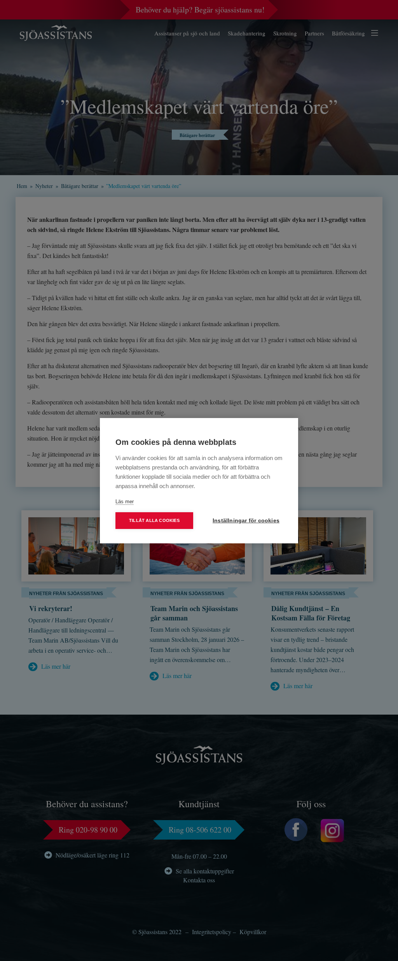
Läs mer (124, 501)
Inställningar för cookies (246, 521)
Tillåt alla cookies (154, 520)
